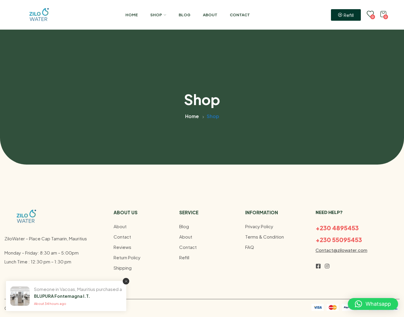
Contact (240, 14)
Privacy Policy (259, 226)
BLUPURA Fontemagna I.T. (62, 296)
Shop (156, 14)
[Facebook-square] (318, 266)
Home (131, 14)
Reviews (122, 247)
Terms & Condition (264, 236)
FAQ (249, 247)
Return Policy (127, 257)
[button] (373, 304)
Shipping (123, 268)
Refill (184, 257)
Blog (184, 14)
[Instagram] (327, 266)
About (210, 14)
